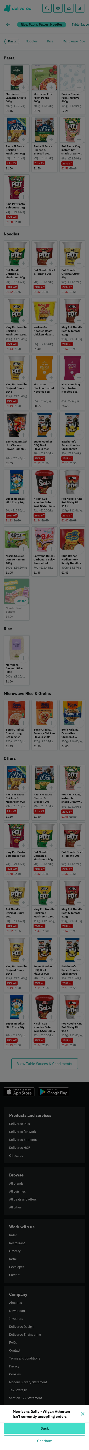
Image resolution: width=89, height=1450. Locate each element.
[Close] (82, 1414)
